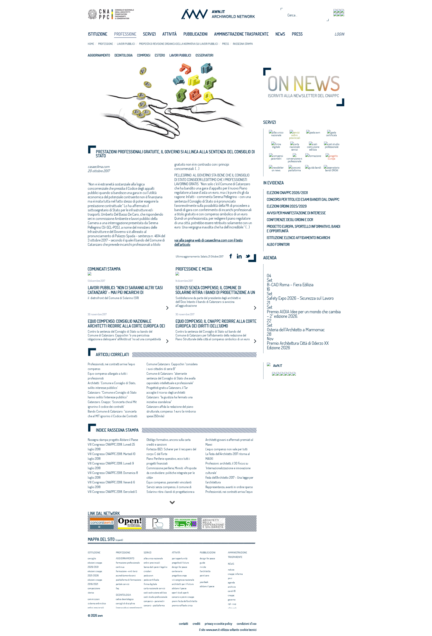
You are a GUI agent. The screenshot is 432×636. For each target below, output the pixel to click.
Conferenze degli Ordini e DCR (290, 219)
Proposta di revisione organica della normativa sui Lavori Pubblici (178, 43)
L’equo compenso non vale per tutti (226, 449)
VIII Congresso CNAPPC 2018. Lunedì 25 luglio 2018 (111, 446)
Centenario (177, 571)
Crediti (196, 623)
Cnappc (231, 595)
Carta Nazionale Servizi (154, 588)
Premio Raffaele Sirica (182, 605)
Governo (231, 599)
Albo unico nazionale (153, 558)
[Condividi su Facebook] (232, 256)
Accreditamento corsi (126, 575)
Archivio (232, 586)
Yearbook (204, 582)
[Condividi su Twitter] (249, 256)
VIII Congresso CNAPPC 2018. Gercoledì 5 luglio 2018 (112, 494)
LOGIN (339, 34)
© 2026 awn (95, 615)
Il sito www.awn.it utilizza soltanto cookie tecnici (227, 629)
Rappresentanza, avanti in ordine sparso (229, 487)
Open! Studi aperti (180, 592)
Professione (125, 34)
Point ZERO (204, 575)
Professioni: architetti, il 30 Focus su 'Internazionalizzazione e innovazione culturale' (227, 468)
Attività (169, 34)
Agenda (231, 582)
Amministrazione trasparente (241, 34)
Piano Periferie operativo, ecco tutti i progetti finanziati (168, 461)
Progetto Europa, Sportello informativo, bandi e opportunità (303, 228)
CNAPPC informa (235, 573)
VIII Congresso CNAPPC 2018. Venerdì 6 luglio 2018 (111, 484)
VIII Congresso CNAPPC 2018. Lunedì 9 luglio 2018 (111, 465)
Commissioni (94, 599)
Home (91, 43)
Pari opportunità (179, 558)
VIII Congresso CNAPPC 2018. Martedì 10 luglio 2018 (111, 456)
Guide (202, 562)
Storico (91, 592)
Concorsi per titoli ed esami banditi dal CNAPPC (303, 199)
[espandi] (119, 540)
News (280, 34)
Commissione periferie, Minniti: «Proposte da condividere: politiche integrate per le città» (171, 472)
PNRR (230, 578)
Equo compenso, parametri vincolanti (168, 482)
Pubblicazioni (195, 34)
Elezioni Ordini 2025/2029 (287, 206)
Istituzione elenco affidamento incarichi (298, 237)
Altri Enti (232, 608)
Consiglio (92, 558)
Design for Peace (179, 566)
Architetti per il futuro (183, 584)
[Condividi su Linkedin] (240, 256)
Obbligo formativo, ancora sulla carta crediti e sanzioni (168, 442)
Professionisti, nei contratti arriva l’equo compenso (229, 494)
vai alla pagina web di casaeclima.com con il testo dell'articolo (208, 242)
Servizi (149, 34)
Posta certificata (151, 579)
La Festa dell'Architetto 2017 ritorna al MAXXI (227, 456)
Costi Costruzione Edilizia (155, 592)
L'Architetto (205, 571)
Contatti (183, 623)
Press (297, 34)
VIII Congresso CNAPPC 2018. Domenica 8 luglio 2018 (113, 475)
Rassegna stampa (243, 43)
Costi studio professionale (155, 596)
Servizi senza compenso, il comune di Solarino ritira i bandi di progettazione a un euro (170, 491)
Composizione (94, 588)
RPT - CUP (232, 603)
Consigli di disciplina (125, 603)
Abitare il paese (179, 588)
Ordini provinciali (96, 607)
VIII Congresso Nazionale (183, 579)
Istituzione (97, 34)
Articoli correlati (112, 354)
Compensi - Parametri (154, 601)
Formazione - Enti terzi (126, 571)
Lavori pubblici (126, 43)
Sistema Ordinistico (97, 603)
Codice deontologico (124, 599)
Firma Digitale (150, 584)
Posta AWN (148, 575)
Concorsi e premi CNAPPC (183, 596)
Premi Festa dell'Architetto (184, 601)
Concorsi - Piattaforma (154, 605)
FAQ (117, 588)
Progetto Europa (179, 575)
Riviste (203, 566)
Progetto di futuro (180, 562)
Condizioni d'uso (246, 623)
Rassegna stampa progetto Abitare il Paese (113, 440)
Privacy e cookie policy (218, 623)
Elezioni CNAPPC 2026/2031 (287, 192)
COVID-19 (232, 591)
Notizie (231, 569)
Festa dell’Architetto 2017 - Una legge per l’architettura (229, 480)
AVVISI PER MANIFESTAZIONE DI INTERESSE (296, 213)
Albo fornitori (278, 244)
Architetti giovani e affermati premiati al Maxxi (229, 442)
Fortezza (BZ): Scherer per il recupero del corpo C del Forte (171, 451)
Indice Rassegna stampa (117, 430)
